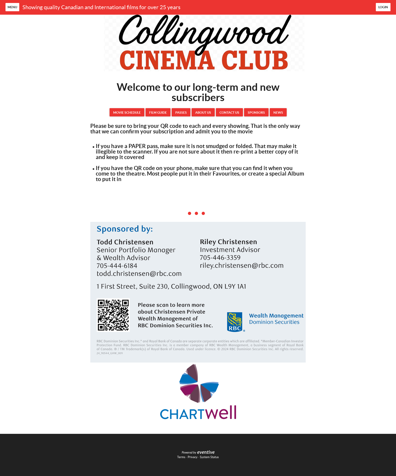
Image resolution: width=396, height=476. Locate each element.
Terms (181, 457)
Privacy (193, 457)
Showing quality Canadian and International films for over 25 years (101, 7)
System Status (209, 457)
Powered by (189, 452)
